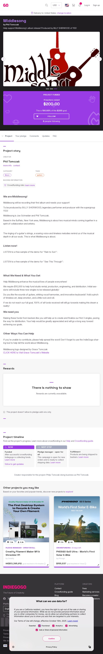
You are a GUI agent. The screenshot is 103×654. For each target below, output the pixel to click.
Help (68, 441)
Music (7, 175)
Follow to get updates (14, 464)
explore (69, 492)
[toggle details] (48, 566)
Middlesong (14, 20)
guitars (39, 175)
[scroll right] (100, 59)
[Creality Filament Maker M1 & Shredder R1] (26, 519)
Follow (52, 116)
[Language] (66, 5)
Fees (84, 588)
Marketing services (90, 592)
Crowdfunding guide (84, 441)
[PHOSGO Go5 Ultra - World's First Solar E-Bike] (77, 519)
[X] (8, 598)
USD (55, 5)
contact (16, 165)
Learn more (10, 460)
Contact (58, 588)
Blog (57, 595)
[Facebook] (4, 598)
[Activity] (79, 5)
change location (64, 13)
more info (7, 165)
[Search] (46, 5)
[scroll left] (3, 59)
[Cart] (73, 5)
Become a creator (90, 595)
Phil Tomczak (12, 24)
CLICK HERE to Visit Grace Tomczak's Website (26, 352)
